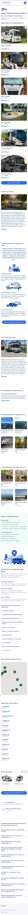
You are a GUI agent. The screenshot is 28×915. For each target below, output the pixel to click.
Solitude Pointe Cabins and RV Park (10, 618)
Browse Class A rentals (14, 182)
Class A (8, 18)
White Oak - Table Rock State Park (10, 631)
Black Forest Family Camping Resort (11, 646)
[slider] (6, 72)
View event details (5, 400)
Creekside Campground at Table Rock (11, 639)
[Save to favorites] (25, 28)
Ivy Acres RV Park (6, 642)
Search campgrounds (6, 650)
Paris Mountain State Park (8, 610)
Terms (2, 912)
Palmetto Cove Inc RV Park (8, 627)
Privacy (6, 912)
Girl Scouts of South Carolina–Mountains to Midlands (12, 622)
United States (14, 18)
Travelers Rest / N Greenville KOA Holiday (12, 614)
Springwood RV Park (7, 635)
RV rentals (3, 18)
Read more (4, 229)
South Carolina (22, 18)
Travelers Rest (4, 19)
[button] (17, 679)
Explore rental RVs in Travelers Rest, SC (14, 322)
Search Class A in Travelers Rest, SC (14, 793)
